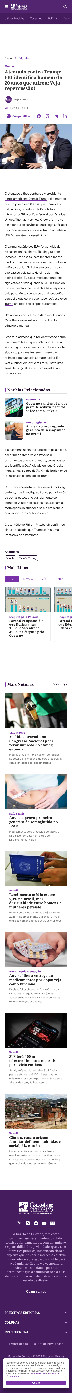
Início (8, 58)
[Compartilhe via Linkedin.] (65, 116)
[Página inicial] (36, 1208)
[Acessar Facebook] (36, 1223)
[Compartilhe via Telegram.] (56, 116)
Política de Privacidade (47, 1344)
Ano (60, 579)
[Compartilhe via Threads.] (47, 116)
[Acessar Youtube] (44, 1223)
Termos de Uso (18, 1344)
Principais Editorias (22, 1313)
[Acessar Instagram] (27, 1223)
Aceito (36, 1382)
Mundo (24, 58)
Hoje (12, 579)
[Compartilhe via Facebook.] (38, 116)
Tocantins (36, 18)
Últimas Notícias (14, 18)
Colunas (12, 1322)
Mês (43, 579)
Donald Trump (27, 558)
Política (52, 18)
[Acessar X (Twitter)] (19, 1223)
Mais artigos (60, 684)
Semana (28, 579)
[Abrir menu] (6, 6)
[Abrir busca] (65, 6)
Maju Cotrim (21, 99)
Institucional (17, 1332)
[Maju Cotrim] (8, 99)
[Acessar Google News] (52, 1223)
